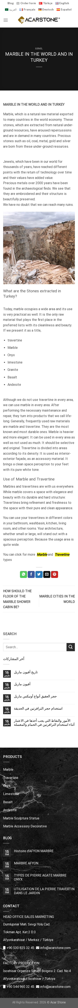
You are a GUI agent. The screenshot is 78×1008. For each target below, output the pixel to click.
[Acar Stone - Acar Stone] (39, 20)
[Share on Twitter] (38, 574)
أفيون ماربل (22, 684)
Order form (28, 3)
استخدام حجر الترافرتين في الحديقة (38, 708)
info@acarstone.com (55, 948)
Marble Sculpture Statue (21, 818)
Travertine (10, 778)
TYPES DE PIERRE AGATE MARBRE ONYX (40, 877)
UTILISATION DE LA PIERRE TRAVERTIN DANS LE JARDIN (44, 891)
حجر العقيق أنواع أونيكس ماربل (35, 696)
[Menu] (5, 20)
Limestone (11, 794)
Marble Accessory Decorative (25, 826)
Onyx (6, 786)
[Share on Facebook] (31, 574)
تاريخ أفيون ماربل (26, 672)
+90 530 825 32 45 (20, 948)
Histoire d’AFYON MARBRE (33, 851)
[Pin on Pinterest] (54, 574)
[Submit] (71, 647)
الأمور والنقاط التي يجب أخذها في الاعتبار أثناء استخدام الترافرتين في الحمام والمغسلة (44, 723)
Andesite (10, 810)
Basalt (8, 802)
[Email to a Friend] (46, 574)
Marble (8, 770)
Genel (39, 48)
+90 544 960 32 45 (20, 987)
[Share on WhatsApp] (23, 574)
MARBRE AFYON (26, 863)
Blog (10, 3)
